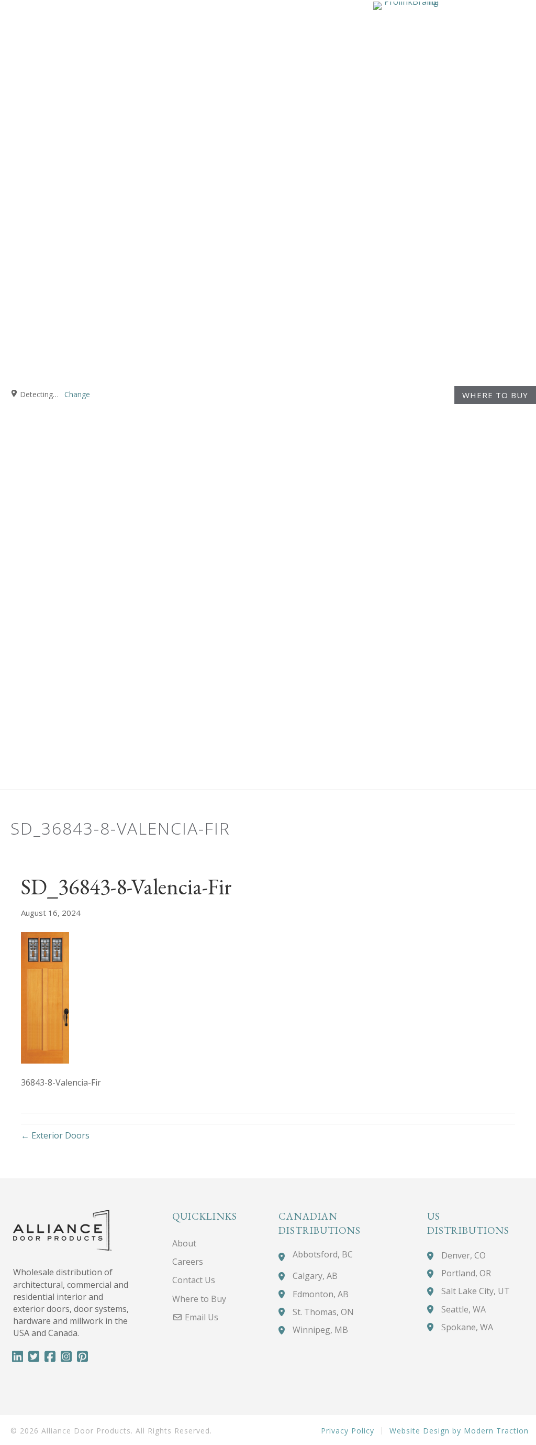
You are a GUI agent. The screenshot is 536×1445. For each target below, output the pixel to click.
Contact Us (193, 1280)
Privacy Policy (347, 1431)
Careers (187, 1261)
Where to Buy (495, 395)
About (184, 1243)
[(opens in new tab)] (406, 393)
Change (77, 394)
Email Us (200, 1317)
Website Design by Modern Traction (459, 1431)
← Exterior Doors (55, 1135)
